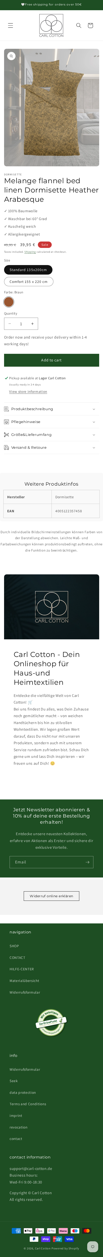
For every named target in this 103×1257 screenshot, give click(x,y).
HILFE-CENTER (22, 968)
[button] (10, 25)
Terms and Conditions (28, 1103)
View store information (28, 391)
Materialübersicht (24, 980)
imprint (16, 1115)
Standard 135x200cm (28, 269)
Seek (14, 1080)
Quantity (10, 313)
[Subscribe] (87, 862)
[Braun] (9, 302)
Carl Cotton (43, 1248)
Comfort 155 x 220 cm (29, 281)
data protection (23, 1092)
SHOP (14, 945)
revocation (19, 1127)
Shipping (30, 251)
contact (16, 1138)
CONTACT (17, 957)
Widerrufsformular (25, 992)
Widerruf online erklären (51, 896)
